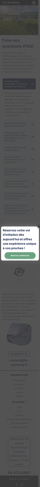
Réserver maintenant (20, 255)
